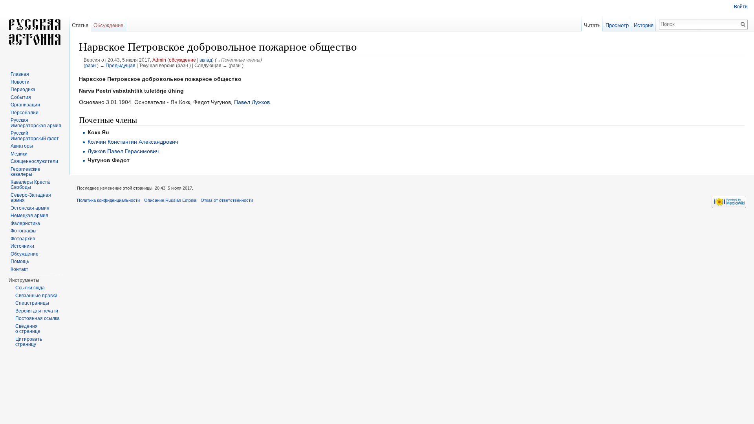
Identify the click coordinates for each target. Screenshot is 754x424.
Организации (25, 105)
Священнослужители (34, 161)
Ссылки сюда (30, 288)
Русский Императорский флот (35, 135)
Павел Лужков (252, 102)
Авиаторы (22, 146)
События (21, 97)
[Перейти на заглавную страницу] (34, 31)
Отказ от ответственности (227, 200)
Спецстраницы (32, 303)
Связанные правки (36, 295)
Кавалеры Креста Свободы (30, 184)
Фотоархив (23, 238)
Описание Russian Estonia (170, 200)
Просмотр (617, 25)
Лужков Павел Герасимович (123, 151)
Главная (20, 74)
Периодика (23, 89)
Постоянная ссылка (37, 318)
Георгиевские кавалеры (25, 171)
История (643, 25)
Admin (159, 59)
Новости (20, 82)
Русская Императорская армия (36, 122)
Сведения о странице (27, 328)
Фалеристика (25, 223)
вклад (205, 59)
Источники (22, 246)
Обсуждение (108, 25)
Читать (592, 25)
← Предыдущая (117, 65)
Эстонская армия (30, 208)
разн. (91, 65)
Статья (80, 25)
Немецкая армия (29, 215)
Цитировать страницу (28, 341)
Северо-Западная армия (31, 197)
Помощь (20, 261)
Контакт (19, 269)
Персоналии (24, 112)
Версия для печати (36, 311)
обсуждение (182, 59)
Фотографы (24, 231)
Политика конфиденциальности (108, 200)
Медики (19, 154)
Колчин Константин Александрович (133, 142)
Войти (741, 6)
